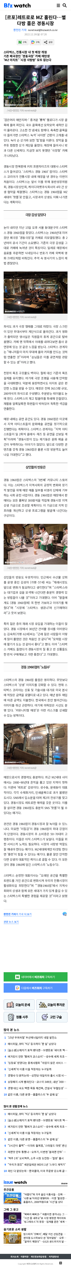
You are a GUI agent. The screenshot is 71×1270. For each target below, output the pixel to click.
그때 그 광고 (11, 1209)
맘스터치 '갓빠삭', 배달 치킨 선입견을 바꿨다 (46, 1234)
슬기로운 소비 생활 (15, 1229)
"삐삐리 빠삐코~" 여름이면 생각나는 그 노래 (46, 1214)
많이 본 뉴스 (11, 1029)
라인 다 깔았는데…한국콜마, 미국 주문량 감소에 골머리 (39, 1171)
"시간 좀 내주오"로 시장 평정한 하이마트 (44, 1218)
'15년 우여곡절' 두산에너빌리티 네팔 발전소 (32, 1037)
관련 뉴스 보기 (11, 921)
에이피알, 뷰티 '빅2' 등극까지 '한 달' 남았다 (32, 1044)
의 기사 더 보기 (18, 914)
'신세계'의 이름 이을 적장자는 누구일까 (29, 1069)
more (64, 1183)
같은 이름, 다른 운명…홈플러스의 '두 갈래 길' (33, 1094)
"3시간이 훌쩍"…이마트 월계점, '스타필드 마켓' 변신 (37, 1145)
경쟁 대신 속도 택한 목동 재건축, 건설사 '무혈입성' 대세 (39, 1088)
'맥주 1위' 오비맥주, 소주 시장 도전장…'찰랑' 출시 (36, 1158)
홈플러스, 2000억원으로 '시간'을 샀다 (43, 1202)
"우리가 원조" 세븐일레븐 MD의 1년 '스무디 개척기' (37, 1164)
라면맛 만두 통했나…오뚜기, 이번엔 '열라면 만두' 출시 (38, 1152)
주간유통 (9, 1189)
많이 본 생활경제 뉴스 (16, 1106)
